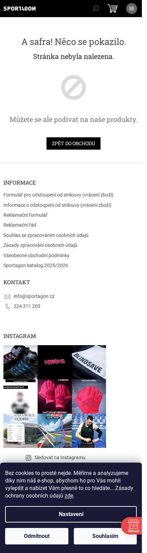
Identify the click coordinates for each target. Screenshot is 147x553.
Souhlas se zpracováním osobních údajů (46, 235)
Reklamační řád (19, 225)
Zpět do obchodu (73, 143)
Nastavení (71, 514)
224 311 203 (27, 306)
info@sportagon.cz (34, 296)
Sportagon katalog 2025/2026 (35, 265)
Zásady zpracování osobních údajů (40, 245)
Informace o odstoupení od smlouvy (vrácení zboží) (57, 205)
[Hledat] (96, 8)
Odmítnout (37, 536)
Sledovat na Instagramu (60, 457)
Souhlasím (105, 536)
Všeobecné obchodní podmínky (36, 255)
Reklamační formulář (25, 215)
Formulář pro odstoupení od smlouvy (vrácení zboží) (58, 195)
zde (69, 495)
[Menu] (131, 8)
